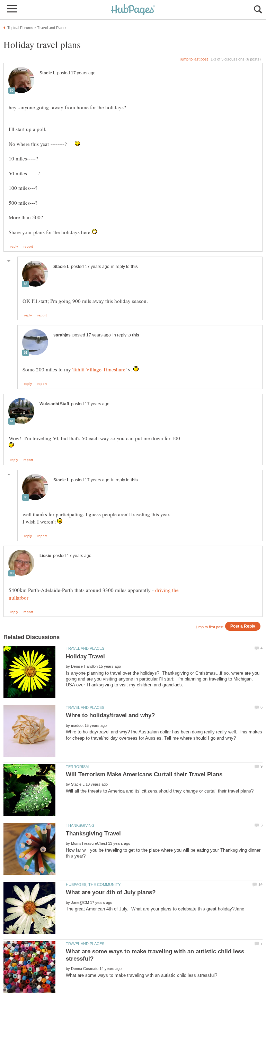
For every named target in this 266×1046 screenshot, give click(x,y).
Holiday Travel (85, 656)
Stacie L (47, 73)
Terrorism (77, 767)
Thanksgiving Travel (93, 833)
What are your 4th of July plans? (111, 892)
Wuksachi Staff (54, 403)
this (134, 266)
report (28, 246)
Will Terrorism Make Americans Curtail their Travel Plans (144, 774)
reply (14, 246)
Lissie (45, 555)
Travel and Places (85, 648)
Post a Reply (242, 626)
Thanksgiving (80, 825)
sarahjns (62, 335)
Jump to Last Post (194, 59)
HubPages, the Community (93, 884)
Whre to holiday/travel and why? (110, 715)
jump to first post (209, 627)
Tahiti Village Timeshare (98, 369)
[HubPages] (133, 10)
